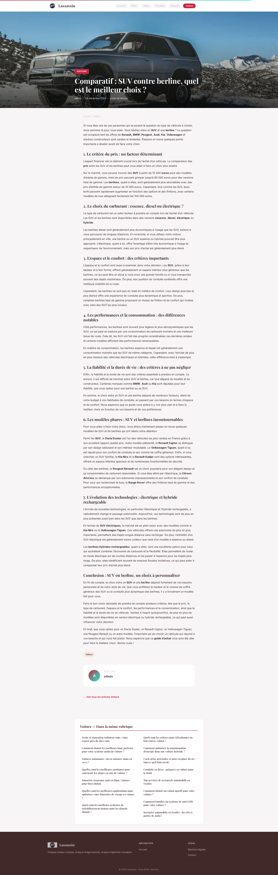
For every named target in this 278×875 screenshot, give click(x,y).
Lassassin (66, 5)
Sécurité (175, 5)
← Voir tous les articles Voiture (101, 696)
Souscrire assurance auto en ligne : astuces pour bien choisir (106, 782)
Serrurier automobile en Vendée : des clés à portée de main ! (168, 814)
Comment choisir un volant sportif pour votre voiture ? (169, 792)
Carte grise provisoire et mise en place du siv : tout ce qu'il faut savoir (170, 760)
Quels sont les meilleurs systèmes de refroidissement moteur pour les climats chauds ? (104, 808)
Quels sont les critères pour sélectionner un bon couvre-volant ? (168, 739)
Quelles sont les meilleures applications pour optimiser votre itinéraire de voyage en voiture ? (108, 794)
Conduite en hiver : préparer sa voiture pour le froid (169, 771)
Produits (160, 5)
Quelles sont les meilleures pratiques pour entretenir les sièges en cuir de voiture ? (106, 771)
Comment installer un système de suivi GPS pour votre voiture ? (168, 803)
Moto (134, 5)
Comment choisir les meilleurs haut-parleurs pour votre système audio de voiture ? (107, 749)
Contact (192, 855)
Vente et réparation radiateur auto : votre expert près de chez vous (105, 739)
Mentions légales (197, 849)
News (146, 5)
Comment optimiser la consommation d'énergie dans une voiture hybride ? (165, 749)
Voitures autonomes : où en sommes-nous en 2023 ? (107, 760)
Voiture (189, 5)
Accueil (121, 5)
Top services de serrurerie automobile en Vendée (167, 782)
